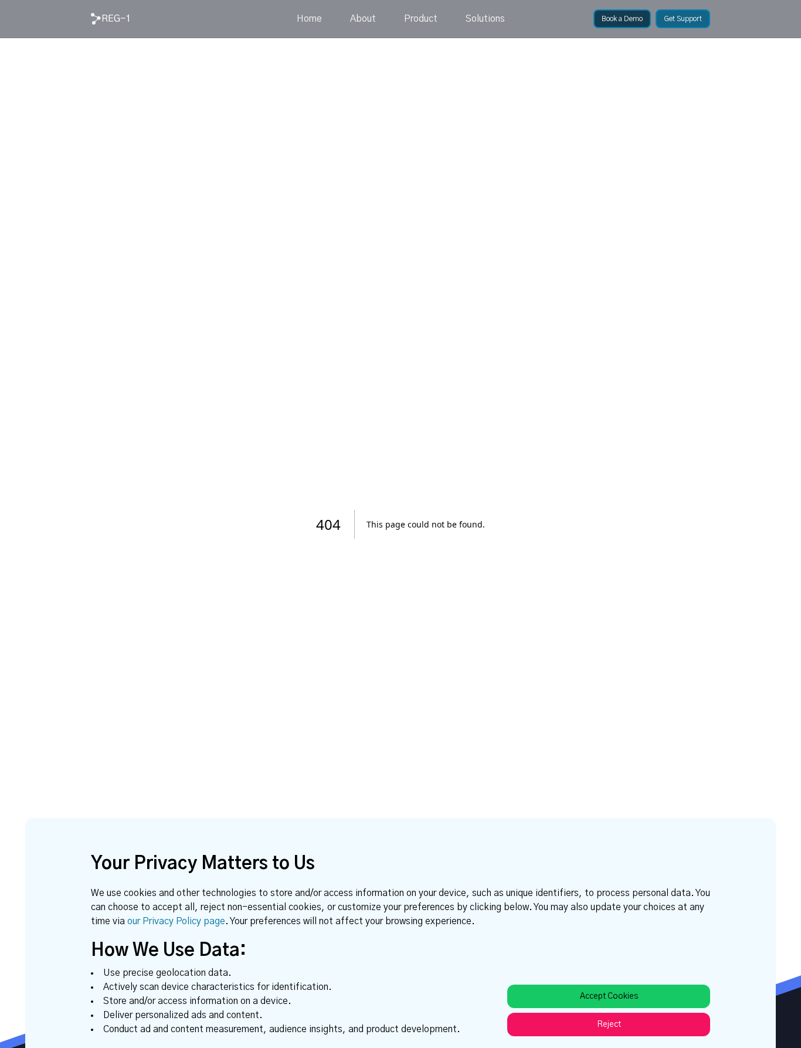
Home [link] (309, 18)
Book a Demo (622, 18)
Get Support (683, 18)
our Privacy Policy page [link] (176, 921)
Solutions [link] (485, 18)
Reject (609, 1024)
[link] (110, 19)
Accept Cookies (609, 996)
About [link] (363, 18)
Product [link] (420, 18)
